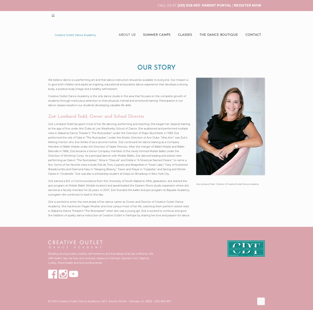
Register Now (247, 5)
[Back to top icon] (261, 301)
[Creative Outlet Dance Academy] (74, 35)
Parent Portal (216, 5)
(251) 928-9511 (189, 5)
